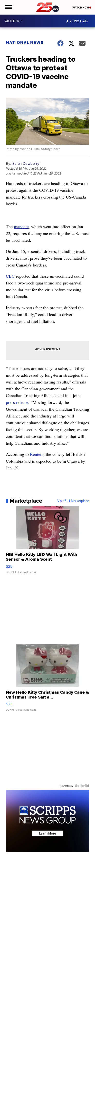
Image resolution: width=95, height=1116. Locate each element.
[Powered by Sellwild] (82, 785)
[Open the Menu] (8, 7)
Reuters (36, 454)
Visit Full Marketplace (73, 500)
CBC (10, 276)
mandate (21, 226)
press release (17, 402)
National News (25, 42)
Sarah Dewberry (25, 163)
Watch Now (80, 7)
